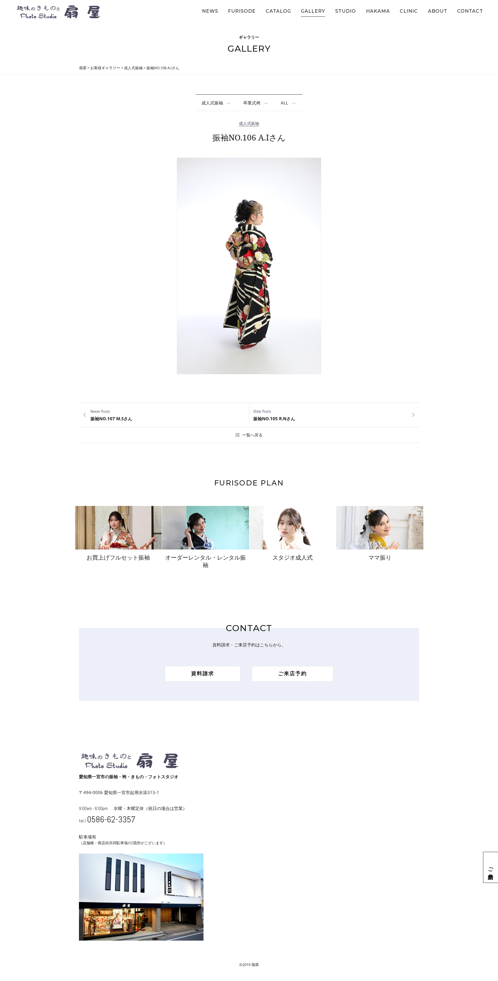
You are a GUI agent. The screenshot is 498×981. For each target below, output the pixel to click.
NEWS (210, 11)
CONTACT (470, 11)
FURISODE (242, 11)
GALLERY (313, 11)
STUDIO (345, 11)
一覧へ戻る (252, 435)
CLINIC (409, 11)
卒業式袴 (252, 103)
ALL (284, 103)
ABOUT (437, 11)
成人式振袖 (212, 103)
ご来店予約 (490, 867)
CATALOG (278, 11)
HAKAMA (378, 11)
